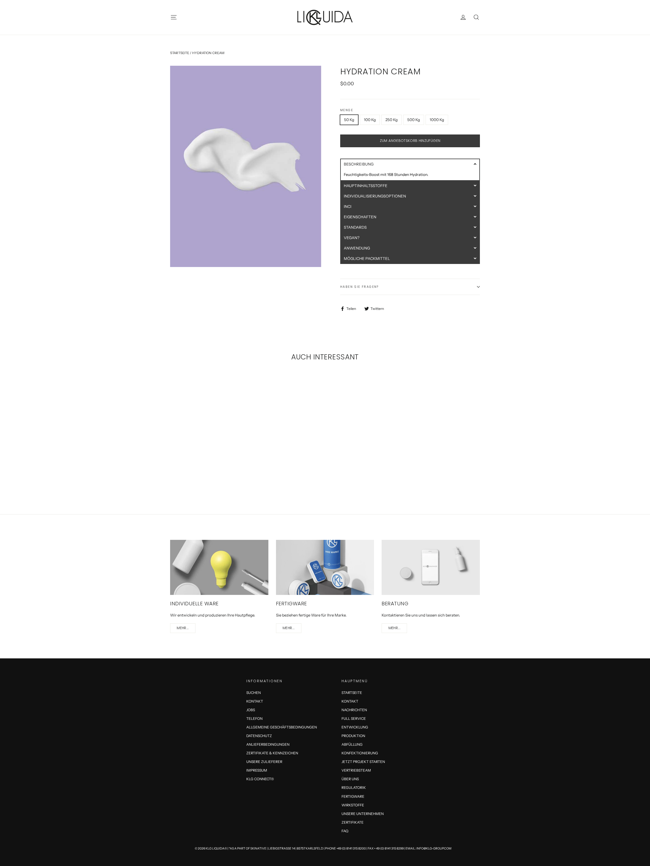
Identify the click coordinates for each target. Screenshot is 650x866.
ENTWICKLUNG (355, 727)
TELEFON (254, 718)
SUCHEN (253, 692)
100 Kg (370, 119)
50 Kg (349, 119)
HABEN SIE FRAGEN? (359, 287)
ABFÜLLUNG (352, 744)
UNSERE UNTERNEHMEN (363, 813)
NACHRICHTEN (354, 710)
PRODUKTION (353, 736)
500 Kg (413, 119)
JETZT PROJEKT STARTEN (363, 761)
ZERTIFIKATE (353, 822)
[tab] (410, 164)
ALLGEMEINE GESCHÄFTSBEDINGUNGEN (281, 727)
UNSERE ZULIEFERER (264, 761)
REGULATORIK (354, 787)
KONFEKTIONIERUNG (360, 753)
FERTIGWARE (353, 796)
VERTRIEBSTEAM (356, 770)
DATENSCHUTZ (259, 736)
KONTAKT (254, 701)
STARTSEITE (352, 692)
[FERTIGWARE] (325, 567)
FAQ (345, 831)
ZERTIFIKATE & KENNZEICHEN (272, 753)
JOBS (250, 710)
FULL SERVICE (354, 718)
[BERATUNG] (431, 567)
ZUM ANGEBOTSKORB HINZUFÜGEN (410, 140)
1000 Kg (437, 119)
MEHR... (183, 627)
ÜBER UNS (350, 779)
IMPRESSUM (256, 770)
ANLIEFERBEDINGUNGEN (267, 744)
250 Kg (391, 119)
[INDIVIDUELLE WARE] (219, 567)
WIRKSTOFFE (353, 805)
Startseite (179, 53)
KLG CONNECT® (260, 779)
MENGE (346, 110)
